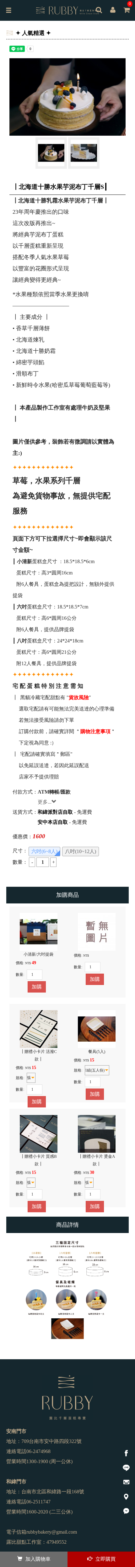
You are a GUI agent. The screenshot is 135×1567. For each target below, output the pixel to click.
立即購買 (105, 1559)
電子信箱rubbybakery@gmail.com (41, 1532)
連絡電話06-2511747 (28, 1501)
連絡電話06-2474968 (28, 1451)
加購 (37, 986)
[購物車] (126, 14)
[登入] (112, 10)
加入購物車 (38, 1559)
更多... (44, 802)
